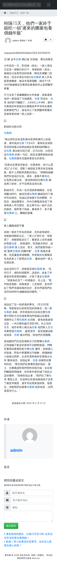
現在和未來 (25, 555)
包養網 (37, 77)
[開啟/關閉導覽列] (48, 5)
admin (16, 40)
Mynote (36, 558)
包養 (18, 59)
